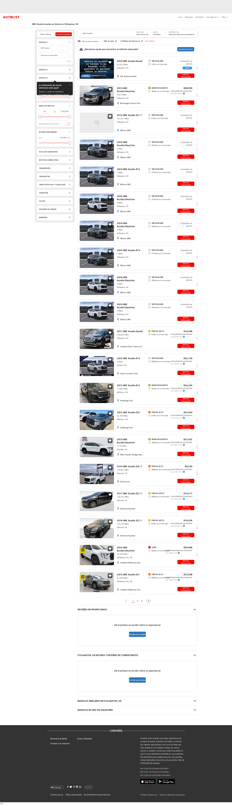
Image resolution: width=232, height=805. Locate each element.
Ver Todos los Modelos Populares (155, 772)
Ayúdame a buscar (186, 49)
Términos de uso (56, 794)
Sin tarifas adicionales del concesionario (179, 550)
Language (57, 787)
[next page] (148, 601)
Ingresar (89, 787)
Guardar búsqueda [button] (63, 34)
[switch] (67, 123)
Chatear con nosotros (60, 743)
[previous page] (126, 601)
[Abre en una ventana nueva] (148, 781)
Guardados (199, 17)
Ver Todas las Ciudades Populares (155, 768)
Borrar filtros (150, 41)
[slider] (40, 97)
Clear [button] (69, 61)
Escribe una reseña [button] (137, 634)
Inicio (180, 17)
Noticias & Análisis (58, 738)
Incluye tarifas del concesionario (181, 91)
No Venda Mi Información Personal (97, 794)
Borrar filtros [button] (46, 34)
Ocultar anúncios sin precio (49, 124)
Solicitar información (186, 75)
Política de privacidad (74, 794)
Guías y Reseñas (84, 738)
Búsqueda (189, 17)
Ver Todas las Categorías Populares (155, 775)
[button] (55, 48)
